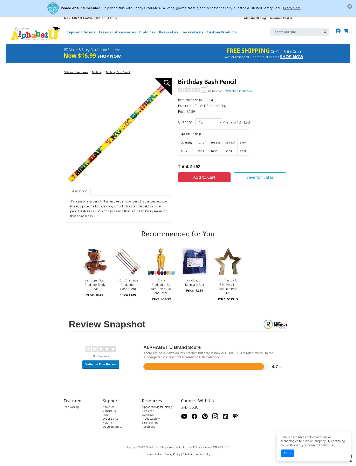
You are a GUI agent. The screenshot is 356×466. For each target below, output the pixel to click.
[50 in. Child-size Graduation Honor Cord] (128, 261)
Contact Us (109, 411)
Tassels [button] (105, 32)
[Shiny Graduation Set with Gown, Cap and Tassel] (161, 261)
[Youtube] (184, 416)
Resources (148, 426)
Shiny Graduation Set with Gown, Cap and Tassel (161, 286)
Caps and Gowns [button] (81, 32)
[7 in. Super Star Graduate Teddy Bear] (94, 261)
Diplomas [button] (147, 32)
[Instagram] (215, 416)
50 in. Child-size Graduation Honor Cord (128, 284)
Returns (107, 422)
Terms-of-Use (153, 454)
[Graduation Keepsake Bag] (194, 261)
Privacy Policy (172, 454)
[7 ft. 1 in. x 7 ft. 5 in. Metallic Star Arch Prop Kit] (228, 261)
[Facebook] (194, 416)
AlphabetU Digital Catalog (157, 407)
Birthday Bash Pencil (118, 72)
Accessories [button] (125, 32)
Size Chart (148, 411)
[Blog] (236, 416)
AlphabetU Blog (255, 18)
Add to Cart (204, 177)
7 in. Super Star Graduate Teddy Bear (94, 284)
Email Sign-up (150, 422)
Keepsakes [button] (168, 32)
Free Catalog (71, 407)
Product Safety (151, 418)
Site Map (188, 454)
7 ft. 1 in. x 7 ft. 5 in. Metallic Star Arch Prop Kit (228, 286)
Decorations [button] (192, 32)
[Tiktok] (225, 416)
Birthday (97, 72)
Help (106, 415)
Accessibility (203, 454)
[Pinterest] (205, 416)
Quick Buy (148, 415)
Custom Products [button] (222, 32)
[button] (349, 6)
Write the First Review (238, 91)
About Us (108, 407)
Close (287, 453)
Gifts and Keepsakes (76, 72)
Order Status (110, 418)
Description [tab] (78, 191)
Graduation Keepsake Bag (194, 282)
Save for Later (260, 177)
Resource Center (280, 18)
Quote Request (112, 426)
